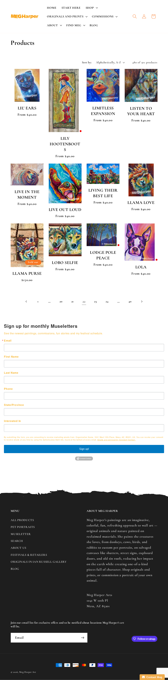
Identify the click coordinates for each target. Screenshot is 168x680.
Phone (8, 388)
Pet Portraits (23, 527)
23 (95, 301)
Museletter (21, 534)
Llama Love (140, 202)
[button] (91, 7)
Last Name (11, 372)
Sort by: (87, 62)
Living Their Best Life (103, 193)
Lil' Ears (27, 108)
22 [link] (84, 301)
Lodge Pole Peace (103, 255)
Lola (141, 267)
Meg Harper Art (27, 672)
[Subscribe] (82, 638)
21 (72, 301)
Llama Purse (27, 273)
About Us (18, 548)
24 (107, 301)
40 (130, 301)
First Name (11, 356)
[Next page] (141, 301)
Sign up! (84, 449)
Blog (15, 569)
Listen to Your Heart (141, 111)
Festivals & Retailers (29, 555)
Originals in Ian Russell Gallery (39, 562)
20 (61, 301)
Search (17, 541)
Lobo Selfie (65, 262)
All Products (22, 520)
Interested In (12, 421)
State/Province (14, 405)
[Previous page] (26, 301)
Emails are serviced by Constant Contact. (116, 439)
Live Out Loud (65, 209)
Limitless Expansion (103, 110)
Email (7, 340)
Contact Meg (153, 677)
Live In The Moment (27, 194)
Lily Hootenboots (65, 144)
